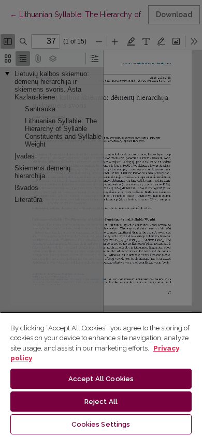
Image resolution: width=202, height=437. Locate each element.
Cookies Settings (100, 424)
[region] (101, 374)
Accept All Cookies (101, 379)
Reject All (101, 401)
